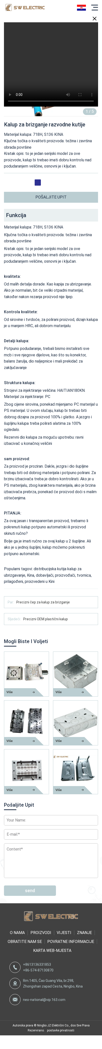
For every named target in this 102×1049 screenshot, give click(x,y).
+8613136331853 (37, 964)
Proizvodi (40, 932)
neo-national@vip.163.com (44, 1000)
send (30, 890)
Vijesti (64, 932)
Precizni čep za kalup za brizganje (43, 602)
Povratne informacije (70, 941)
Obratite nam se (25, 941)
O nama (17, 932)
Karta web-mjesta (52, 950)
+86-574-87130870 (38, 970)
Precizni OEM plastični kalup (45, 619)
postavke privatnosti (60, 1030)
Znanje (84, 932)
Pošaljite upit (51, 197)
